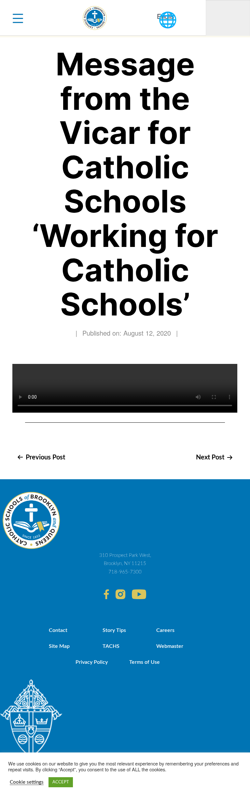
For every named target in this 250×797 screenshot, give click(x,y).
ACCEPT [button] (60, 782)
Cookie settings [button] (27, 782)
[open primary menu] (18, 18)
